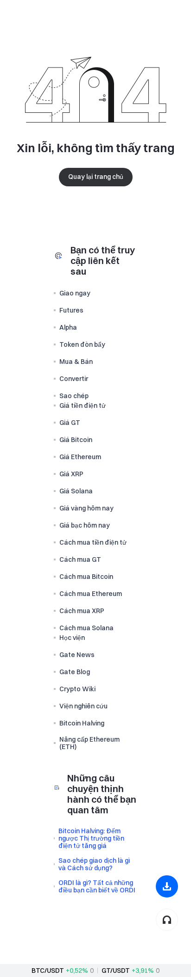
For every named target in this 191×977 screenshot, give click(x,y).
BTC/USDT (48, 970)
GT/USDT (116, 970)
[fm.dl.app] (167, 886)
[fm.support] (167, 920)
